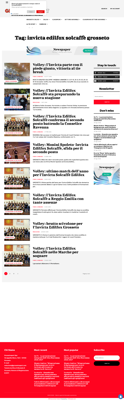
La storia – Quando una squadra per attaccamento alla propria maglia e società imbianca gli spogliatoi (106, 136)
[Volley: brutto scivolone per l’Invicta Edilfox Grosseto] (17, 230)
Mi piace (115, 72)
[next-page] (17, 273)
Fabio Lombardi (38, 76)
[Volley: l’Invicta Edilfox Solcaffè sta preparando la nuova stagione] (17, 99)
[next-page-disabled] (32, 27)
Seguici (40, 12)
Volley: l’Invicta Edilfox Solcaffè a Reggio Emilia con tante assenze (58, 198)
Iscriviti (115, 81)
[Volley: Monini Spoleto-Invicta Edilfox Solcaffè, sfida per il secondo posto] (17, 153)
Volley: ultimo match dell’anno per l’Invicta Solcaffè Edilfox (60, 173)
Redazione (36, 102)
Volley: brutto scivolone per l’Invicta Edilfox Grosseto (58, 225)
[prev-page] (29, 27)
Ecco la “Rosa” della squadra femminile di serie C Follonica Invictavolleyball (105, 155)
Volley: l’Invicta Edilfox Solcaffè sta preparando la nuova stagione (56, 94)
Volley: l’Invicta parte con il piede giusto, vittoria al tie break (58, 68)
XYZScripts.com (72, 399)
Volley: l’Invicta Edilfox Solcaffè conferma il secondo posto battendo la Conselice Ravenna (58, 121)
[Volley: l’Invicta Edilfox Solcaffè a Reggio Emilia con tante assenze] (17, 204)
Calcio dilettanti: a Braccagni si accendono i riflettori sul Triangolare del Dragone (105, 146)
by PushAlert (15, 14)
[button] (104, 8)
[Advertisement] (58, 312)
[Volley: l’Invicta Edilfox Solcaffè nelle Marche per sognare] (17, 255)
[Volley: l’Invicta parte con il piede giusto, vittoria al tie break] (17, 74)
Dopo (31, 12)
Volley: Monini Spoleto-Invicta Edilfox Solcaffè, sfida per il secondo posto (60, 148)
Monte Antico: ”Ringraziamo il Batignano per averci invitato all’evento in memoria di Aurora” (106, 127)
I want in (106, 102)
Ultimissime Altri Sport (13, 107)
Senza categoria (11, 81)
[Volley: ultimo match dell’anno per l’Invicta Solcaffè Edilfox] (17, 178)
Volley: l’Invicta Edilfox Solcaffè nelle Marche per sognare (55, 252)
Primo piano (9, 237)
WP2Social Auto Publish (54, 399)
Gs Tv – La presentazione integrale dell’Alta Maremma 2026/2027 (105, 119)
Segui (116, 77)
